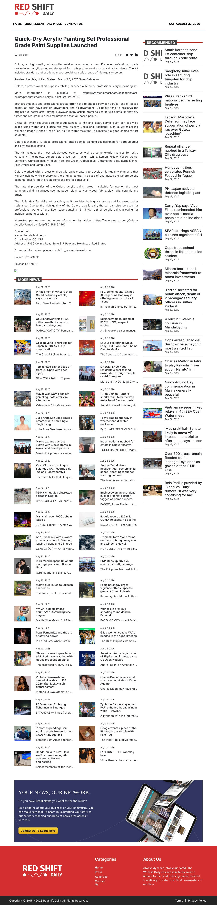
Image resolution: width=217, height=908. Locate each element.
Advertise (101, 876)
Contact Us (100, 882)
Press (98, 872)
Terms (179, 900)
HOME (17, 23)
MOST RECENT (34, 23)
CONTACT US (73, 23)
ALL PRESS (54, 23)
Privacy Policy (197, 900)
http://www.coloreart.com (75, 250)
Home (99, 867)
